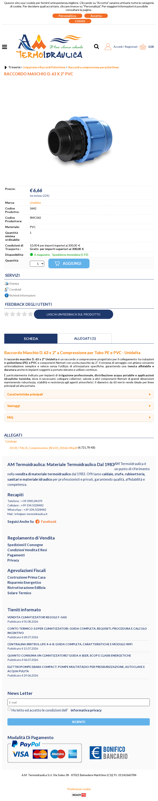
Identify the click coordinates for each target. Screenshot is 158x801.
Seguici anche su (31, 522)
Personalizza (67, 15)
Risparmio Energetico (24, 582)
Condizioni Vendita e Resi (27, 550)
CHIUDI (80, 21)
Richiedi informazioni (22, 295)
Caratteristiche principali (25, 394)
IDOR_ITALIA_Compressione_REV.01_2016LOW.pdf (43, 448)
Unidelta (35, 202)
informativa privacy (86, 710)
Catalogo (11, 441)
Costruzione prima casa (26, 577)
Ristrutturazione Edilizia (26, 587)
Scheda (31, 338)
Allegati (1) (85, 338)
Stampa (14, 283)
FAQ (10, 417)
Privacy (13, 560)
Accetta (96, 15)
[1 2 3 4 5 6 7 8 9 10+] (37, 263)
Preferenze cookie (79, 789)
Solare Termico (19, 593)
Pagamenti (16, 555)
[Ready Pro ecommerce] (79, 794)
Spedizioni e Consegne (25, 545)
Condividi (15, 289)
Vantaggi (13, 406)
